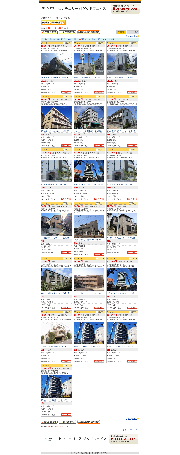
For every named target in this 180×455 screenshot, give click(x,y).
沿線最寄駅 (61, 39)
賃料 (75, 39)
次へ (129, 36)
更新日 (111, 39)
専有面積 (92, 39)
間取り (83, 39)
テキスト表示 (133, 32)
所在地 (52, 39)
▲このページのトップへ (130, 430)
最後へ (134, 36)
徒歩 (69, 39)
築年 (99, 39)
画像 (104, 39)
